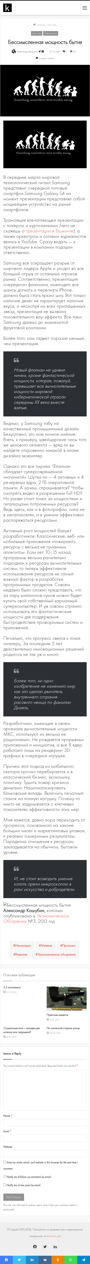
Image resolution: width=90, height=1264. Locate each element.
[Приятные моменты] (67, 998)
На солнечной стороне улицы (63, 1028)
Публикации (50, 33)
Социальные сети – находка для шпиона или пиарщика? (21, 1030)
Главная (40, 25)
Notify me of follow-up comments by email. (29, 1177)
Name (7, 1116)
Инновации (23, 945)
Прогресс (69, 945)
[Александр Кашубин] (7, 8)
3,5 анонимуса (12, 987)
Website (7, 1147)
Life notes (52, 25)
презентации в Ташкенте (49, 230)
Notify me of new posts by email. (24, 1185)
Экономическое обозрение (57, 954)
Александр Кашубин (27, 51)
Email (7, 1131)
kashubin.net (53, 1236)
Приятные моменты (57, 1015)
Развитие (21, 954)
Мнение (46, 945)
